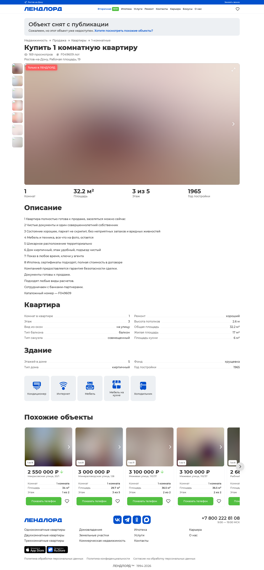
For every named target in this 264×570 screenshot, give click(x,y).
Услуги (139, 535)
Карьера (195, 529)
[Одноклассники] (137, 520)
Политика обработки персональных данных (53, 558)
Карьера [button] (175, 9)
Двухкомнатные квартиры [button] (44, 535)
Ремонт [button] (149, 9)
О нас (193, 535)
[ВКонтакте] (117, 520)
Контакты (141, 540)
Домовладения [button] (90, 529)
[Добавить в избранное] (67, 501)
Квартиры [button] (78, 40)
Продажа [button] (59, 40)
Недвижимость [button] (35, 40)
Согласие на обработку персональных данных (164, 558)
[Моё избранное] (237, 9)
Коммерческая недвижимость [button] (102, 540)
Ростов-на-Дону (35, 2)
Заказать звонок (232, 2)
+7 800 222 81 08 (221, 518)
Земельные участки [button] (94, 535)
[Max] (146, 520)
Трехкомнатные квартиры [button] (44, 540)
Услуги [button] (138, 9)
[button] (17, 68)
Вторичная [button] (108, 9)
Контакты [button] (162, 9)
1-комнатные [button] (101, 40)
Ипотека (140, 529)
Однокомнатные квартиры (44, 529)
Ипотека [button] (126, 9)
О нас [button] (198, 9)
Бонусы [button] (188, 9)
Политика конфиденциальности (108, 558)
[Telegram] (127, 520)
